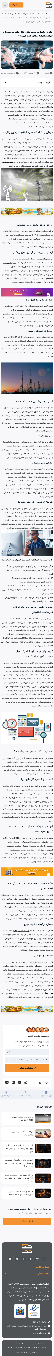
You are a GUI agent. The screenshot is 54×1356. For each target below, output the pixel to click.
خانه (48, 14)
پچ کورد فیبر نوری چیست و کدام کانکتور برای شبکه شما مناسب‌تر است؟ (19, 1178)
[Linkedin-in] (44, 1259)
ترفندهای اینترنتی (36, 14)
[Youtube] (10, 1259)
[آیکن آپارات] (37, 1259)
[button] (25, 1082)
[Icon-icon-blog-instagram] (17, 1259)
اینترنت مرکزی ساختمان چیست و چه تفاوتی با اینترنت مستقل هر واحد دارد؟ (19, 1163)
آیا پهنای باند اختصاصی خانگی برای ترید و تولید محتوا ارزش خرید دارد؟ (18, 1148)
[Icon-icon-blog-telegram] (30, 1259)
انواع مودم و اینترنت (18, 14)
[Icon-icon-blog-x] (23, 1259)
